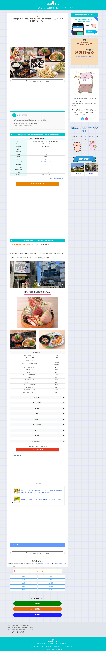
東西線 (37, 609)
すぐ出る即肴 (38, 403)
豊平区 (51, 586)
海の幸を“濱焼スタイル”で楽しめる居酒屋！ (26, 123)
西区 (51, 579)
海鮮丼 (37, 419)
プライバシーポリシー (69, 646)
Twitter (41, 563)
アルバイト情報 (16, 455)
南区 (23, 583)
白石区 (51, 583)
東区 (23, 579)
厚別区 (24, 586)
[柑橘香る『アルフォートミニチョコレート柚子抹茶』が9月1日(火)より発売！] (37, 502)
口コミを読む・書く (36, 183)
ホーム (33, 8)
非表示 (24, 115)
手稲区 (51, 590)
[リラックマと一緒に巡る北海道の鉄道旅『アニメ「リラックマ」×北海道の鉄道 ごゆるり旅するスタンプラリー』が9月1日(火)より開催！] (38, 494)
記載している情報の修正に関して (58, 178)
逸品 (38, 408)
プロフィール (39, 646)
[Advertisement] (37, 35)
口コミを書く (16, 544)
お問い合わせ (41, 8)
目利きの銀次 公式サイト (45, 162)
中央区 (24, 576)
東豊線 (37, 614)
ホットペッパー (46, 172)
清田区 (24, 590)
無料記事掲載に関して (53, 8)
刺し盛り (38, 397)
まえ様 (72, 136)
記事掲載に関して (57, 646)
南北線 (37, 603)
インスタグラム (70, 8)
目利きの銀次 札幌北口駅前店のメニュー (25, 126)
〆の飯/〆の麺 (37, 424)
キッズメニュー (38, 441)
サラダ (37, 430)
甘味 (38, 435)
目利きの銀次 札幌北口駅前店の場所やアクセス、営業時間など (31, 120)
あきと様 (87, 136)
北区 (51, 576)
